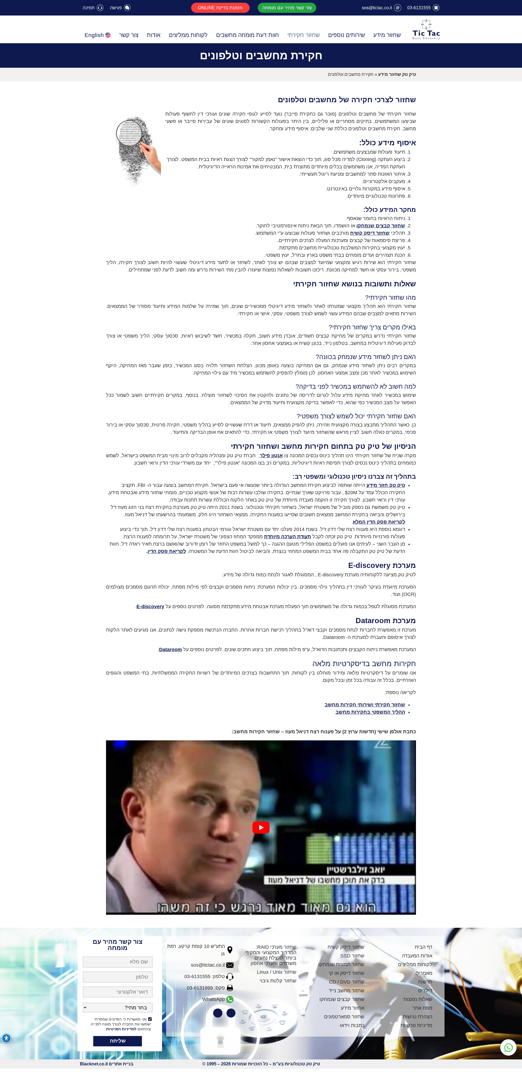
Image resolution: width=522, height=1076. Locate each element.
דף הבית (423, 947)
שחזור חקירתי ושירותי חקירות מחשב (365, 704)
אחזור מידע (352, 1008)
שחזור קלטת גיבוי (278, 981)
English (94, 35)
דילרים (425, 990)
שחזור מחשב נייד (346, 990)
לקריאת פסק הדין (167, 551)
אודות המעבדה (417, 955)
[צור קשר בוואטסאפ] (508, 1047)
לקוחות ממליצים (188, 35)
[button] (287, 8)
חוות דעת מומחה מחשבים (247, 35)
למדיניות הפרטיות (121, 1029)
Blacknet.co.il (94, 1064)
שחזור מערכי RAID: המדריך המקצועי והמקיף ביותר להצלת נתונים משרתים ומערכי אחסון (271, 955)
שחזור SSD (352, 955)
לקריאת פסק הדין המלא (379, 522)
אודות (153, 35)
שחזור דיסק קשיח (370, 233)
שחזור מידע (387, 35)
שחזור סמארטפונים (344, 1016)
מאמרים (423, 973)
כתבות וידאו (352, 1025)
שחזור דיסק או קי (346, 973)
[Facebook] (231, 1013)
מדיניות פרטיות (416, 1025)
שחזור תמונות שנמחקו (341, 964)
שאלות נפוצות (417, 999)
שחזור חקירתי (303, 35)
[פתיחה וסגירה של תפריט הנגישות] (6, 1038)
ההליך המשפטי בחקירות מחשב (370, 712)
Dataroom (170, 649)
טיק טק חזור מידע (385, 485)
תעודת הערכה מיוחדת (287, 536)
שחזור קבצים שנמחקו (380, 225)
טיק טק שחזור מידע (397, 74)
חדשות (425, 982)
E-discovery (150, 606)
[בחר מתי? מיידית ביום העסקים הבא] (118, 1008)
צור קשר (128, 35)
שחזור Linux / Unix (276, 972)
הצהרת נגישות (417, 1016)
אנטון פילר (271, 455)
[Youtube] (217, 1013)
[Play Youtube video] (261, 827)
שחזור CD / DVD (346, 982)
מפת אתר (422, 1008)
